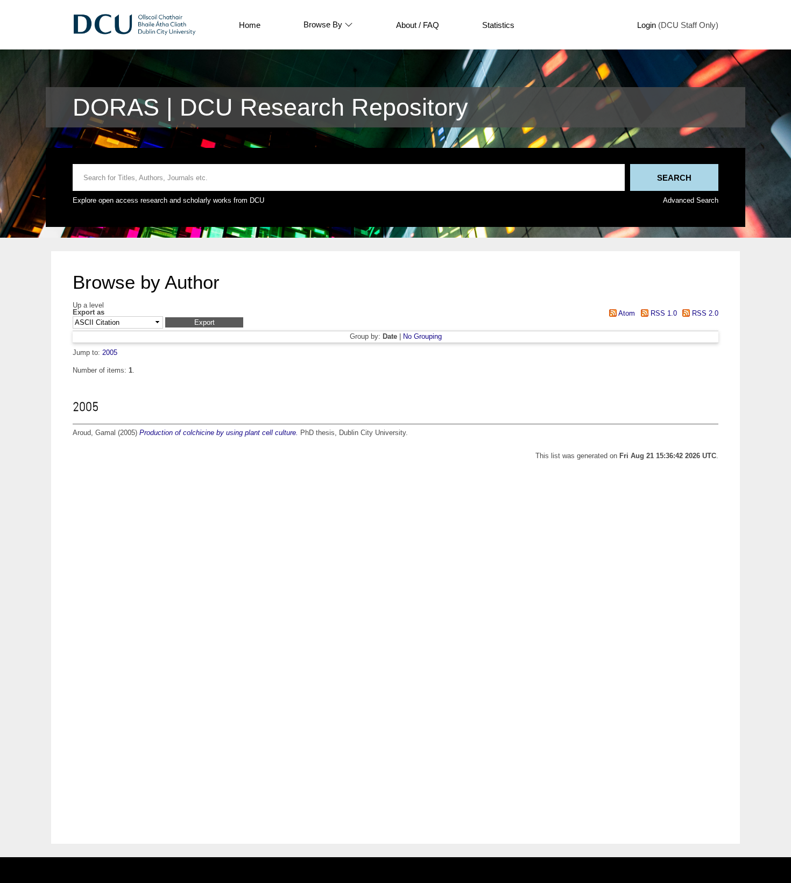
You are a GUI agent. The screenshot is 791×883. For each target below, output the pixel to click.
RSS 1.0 (662, 313)
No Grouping (422, 336)
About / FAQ (417, 25)
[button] (204, 322)
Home (249, 25)
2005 (109, 352)
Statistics (498, 25)
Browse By (322, 24)
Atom (626, 313)
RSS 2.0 (704, 313)
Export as (88, 312)
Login (646, 25)
